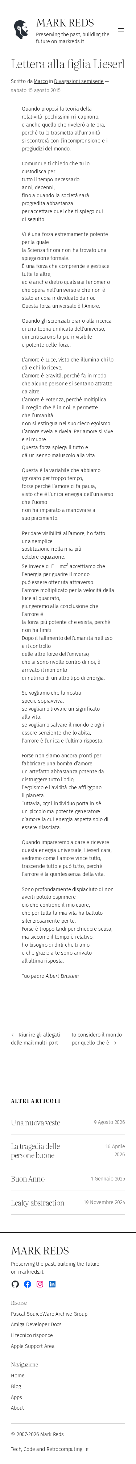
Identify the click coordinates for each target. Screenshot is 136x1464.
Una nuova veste (35, 1122)
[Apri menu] (120, 29)
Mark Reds (65, 22)
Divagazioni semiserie (79, 81)
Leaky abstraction (37, 1202)
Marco (41, 81)
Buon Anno (27, 1178)
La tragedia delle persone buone (35, 1150)
